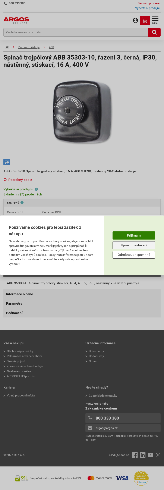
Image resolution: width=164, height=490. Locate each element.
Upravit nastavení (134, 245)
